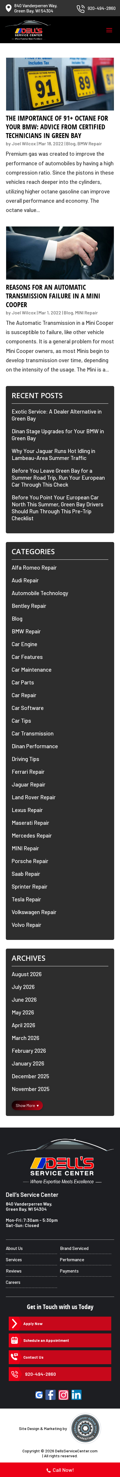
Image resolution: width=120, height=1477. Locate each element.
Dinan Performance (35, 746)
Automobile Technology (40, 593)
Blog (70, 143)
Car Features (27, 656)
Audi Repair (25, 580)
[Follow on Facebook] (50, 1395)
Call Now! (63, 1470)
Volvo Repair (26, 924)
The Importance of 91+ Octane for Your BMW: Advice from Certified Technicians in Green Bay (57, 126)
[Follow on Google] (39, 1394)
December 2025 (30, 1076)
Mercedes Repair (32, 835)
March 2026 (25, 1037)
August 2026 (27, 974)
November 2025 (31, 1088)
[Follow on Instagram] (63, 1395)
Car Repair (24, 695)
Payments (69, 1270)
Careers (13, 1282)
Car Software (28, 707)
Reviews (14, 1270)
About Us (14, 1248)
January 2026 (28, 1063)
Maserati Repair (30, 822)
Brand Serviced (74, 1248)
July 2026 (23, 986)
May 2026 (23, 1012)
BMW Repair (89, 143)
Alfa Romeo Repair (34, 567)
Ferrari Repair (28, 771)
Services (14, 1259)
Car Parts (23, 682)
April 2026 (23, 1025)
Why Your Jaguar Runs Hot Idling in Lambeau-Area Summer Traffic (53, 454)
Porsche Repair (30, 861)
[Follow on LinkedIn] (76, 1395)
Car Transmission (33, 733)
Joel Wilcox (24, 143)
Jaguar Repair (28, 784)
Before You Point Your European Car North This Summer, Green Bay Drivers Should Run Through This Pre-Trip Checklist (57, 507)
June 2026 (24, 999)
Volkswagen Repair (34, 912)
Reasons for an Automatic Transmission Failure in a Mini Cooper (53, 295)
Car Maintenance (32, 669)
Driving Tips (25, 758)
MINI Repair (86, 312)
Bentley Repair (29, 605)
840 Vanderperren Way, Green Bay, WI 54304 (29, 1206)
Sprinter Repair (29, 886)
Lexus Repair (27, 810)
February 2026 (29, 1050)
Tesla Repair (26, 899)
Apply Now (33, 1323)
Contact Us (33, 1357)
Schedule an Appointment (46, 1340)
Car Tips (21, 720)
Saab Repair (26, 873)
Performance (72, 1259)
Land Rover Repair (34, 797)
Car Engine (24, 644)
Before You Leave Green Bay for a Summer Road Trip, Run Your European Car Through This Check (58, 477)
